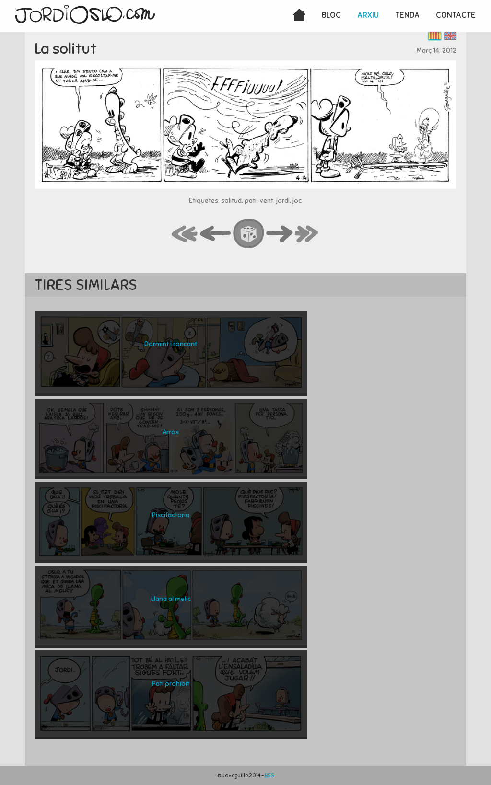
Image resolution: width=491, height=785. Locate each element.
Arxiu (368, 15)
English (450, 35)
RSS (269, 775)
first (185, 234)
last (306, 234)
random (249, 234)
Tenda (407, 15)
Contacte (456, 15)
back (216, 234)
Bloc (331, 15)
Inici (298, 16)
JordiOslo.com (85, 14)
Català (435, 35)
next (279, 234)
